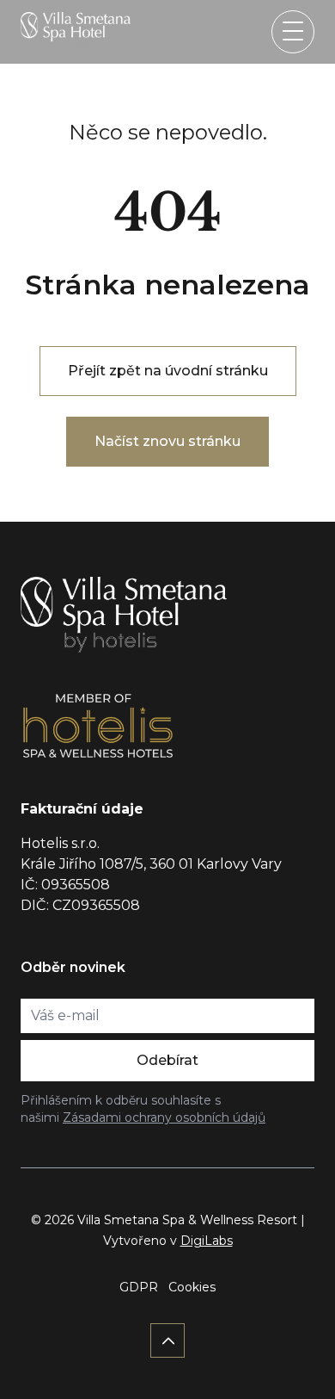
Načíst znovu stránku (167, 441)
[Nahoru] (167, 1340)
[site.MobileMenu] (293, 32)
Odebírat (167, 1060)
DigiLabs (206, 1240)
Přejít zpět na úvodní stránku (168, 370)
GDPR (138, 1287)
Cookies (192, 1287)
